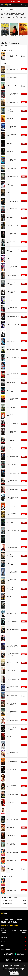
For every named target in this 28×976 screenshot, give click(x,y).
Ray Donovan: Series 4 (13, 234)
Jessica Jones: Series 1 (13, 267)
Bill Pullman (9, 903)
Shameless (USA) (14, 629)
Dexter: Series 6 (14, 638)
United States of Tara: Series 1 (14, 753)
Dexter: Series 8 (14, 489)
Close (14, 973)
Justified (12, 671)
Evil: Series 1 (13, 151)
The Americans (14, 423)
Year (6, 45)
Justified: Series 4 (14, 465)
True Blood (13, 769)
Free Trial (23, 17)
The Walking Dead (14, 662)
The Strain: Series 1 (14, 366)
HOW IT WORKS (4, 937)
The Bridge (13, 506)
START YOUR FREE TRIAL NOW (14, 1)
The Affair (12, 333)
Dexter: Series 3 (14, 778)
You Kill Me (12, 802)
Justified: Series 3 (14, 531)
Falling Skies (13, 613)
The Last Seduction (12, 844)
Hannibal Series (14, 456)
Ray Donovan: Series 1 (13, 481)
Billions (12, 217)
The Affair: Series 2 (12, 291)
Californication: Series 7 (14, 399)
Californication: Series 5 (14, 588)
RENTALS (3, 941)
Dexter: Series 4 (14, 720)
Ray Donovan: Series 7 (13, 160)
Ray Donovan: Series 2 (13, 390)
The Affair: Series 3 (12, 242)
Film (9, 45)
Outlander (12, 407)
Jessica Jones (13, 259)
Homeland (12, 596)
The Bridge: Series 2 (13, 415)
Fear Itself (12, 737)
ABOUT (2, 945)
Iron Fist (12, 193)
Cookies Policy (15, 971)
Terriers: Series (14, 695)
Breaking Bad (13, 761)
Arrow (11, 522)
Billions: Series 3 (14, 176)
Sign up (23, 69)
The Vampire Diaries (13, 704)
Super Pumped (4, 35)
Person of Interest (14, 605)
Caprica (12, 745)
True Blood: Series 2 (13, 728)
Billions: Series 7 (14, 69)
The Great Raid (14, 819)
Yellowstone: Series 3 (13, 110)
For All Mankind (22, 35)
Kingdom (12, 382)
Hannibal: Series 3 (14, 316)
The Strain (12, 341)
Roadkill (12, 827)
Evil (11, 143)
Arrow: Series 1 (13, 539)
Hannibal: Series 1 (14, 473)
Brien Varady (10, 906)
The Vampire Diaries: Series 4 (14, 572)
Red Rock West (14, 852)
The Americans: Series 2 (14, 374)
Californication (14, 794)
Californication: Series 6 (14, 498)
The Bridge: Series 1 (13, 514)
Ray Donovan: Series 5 (13, 209)
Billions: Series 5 (14, 102)
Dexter (12, 811)
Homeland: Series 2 (13, 555)
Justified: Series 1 (14, 679)
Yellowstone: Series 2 (13, 135)
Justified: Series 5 (14, 358)
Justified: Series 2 (14, 621)
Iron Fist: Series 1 (14, 201)
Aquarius (12, 300)
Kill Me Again (13, 860)
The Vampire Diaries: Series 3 (14, 646)
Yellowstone (13, 168)
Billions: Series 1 (14, 226)
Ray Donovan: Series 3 (13, 308)
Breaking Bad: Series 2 (13, 712)
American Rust (13, 35)
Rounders (12, 835)
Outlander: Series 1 (14, 349)
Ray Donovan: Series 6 (13, 184)
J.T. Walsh (9, 900)
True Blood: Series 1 (13, 786)
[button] (21, 5)
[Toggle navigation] (2, 4)
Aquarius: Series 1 (14, 324)
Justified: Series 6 (14, 275)
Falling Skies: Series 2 (13, 580)
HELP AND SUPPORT (5, 949)
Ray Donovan (13, 440)
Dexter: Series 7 (14, 547)
